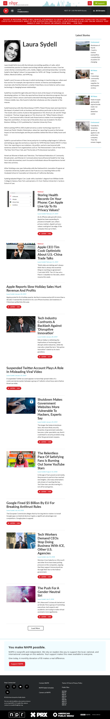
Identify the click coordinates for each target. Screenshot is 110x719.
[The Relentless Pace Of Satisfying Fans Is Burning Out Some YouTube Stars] (20, 459)
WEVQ (64, 703)
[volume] (12, 10)
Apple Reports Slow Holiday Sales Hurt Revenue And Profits (33, 288)
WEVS (64, 705)
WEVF (64, 694)
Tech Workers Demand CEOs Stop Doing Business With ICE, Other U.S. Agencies (51, 543)
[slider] (15, 11)
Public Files (65, 687)
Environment (95, 42)
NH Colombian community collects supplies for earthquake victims (95, 81)
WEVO (64, 701)
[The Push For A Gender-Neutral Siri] (20, 594)
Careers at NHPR (44, 692)
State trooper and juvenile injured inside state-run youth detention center (96, 107)
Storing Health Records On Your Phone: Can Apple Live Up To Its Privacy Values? (50, 202)
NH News (94, 70)
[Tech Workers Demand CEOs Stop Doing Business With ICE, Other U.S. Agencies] (20, 540)
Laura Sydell (42, 214)
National (40, 192)
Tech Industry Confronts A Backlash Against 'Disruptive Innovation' (50, 325)
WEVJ (64, 698)
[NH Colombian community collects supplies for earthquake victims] (83, 74)
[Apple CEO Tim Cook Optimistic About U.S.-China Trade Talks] (20, 251)
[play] (6, 11)
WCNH (64, 691)
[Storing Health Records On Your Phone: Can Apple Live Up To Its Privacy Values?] (20, 199)
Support (101, 3)
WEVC (64, 693)
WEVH (64, 696)
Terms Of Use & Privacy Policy (72, 683)
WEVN (64, 700)
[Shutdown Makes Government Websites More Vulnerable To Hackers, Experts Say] (20, 406)
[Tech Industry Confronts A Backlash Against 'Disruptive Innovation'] (20, 324)
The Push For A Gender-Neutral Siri (49, 592)
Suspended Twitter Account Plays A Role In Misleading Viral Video (34, 370)
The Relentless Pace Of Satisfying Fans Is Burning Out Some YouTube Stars (51, 460)
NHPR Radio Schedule (46, 688)
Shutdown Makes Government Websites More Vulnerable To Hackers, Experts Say (50, 408)
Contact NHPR (44, 683)
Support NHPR (17, 664)
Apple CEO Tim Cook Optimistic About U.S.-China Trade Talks (50, 252)
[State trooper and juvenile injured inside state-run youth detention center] (83, 100)
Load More (35, 628)
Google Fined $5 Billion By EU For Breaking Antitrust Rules (30, 505)
